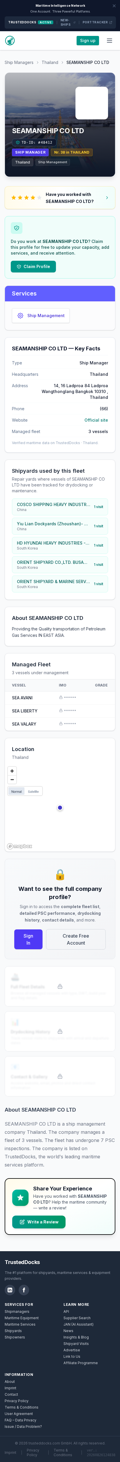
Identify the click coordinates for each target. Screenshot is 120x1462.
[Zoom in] (12, 771)
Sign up (88, 40)
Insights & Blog (76, 1337)
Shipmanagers (17, 1311)
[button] (60, 808)
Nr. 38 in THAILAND (71, 152)
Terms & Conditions (21, 1407)
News (68, 1331)
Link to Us (71, 1356)
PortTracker (95, 22)
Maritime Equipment (22, 1318)
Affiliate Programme (80, 1363)
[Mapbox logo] (19, 846)
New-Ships (66, 22)
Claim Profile (37, 266)
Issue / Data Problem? (23, 1426)
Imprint (10, 1388)
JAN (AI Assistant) (78, 1324)
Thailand (50, 62)
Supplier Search (77, 1318)
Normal (16, 791)
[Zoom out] (12, 779)
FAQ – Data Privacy (20, 1420)
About (10, 1381)
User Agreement (19, 1413)
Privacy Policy (17, 1401)
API (66, 1311)
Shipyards (13, 1331)
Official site (96, 420)
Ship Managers (19, 62)
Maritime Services (20, 1324)
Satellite (33, 791)
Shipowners (15, 1337)
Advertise (71, 1350)
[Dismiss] (114, 5)
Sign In (28, 939)
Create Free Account (76, 939)
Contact (11, 1394)
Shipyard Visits (76, 1343)
